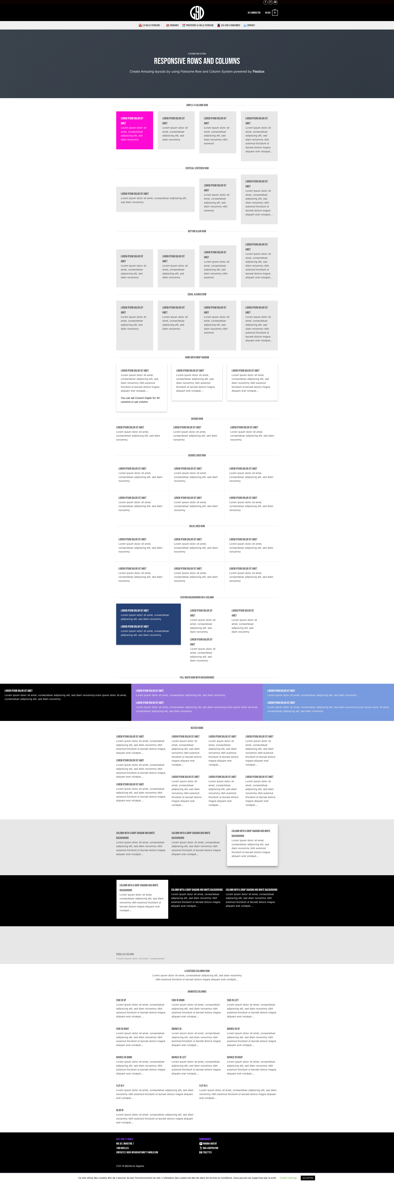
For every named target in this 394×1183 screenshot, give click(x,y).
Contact (251, 25)
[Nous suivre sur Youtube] (275, 2)
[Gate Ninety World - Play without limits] (197, 13)
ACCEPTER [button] (308, 1178)
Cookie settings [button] (288, 1177)
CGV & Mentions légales (130, 1165)
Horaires (174, 25)
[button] (254, 13)
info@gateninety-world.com (145, 1152)
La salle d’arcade (151, 25)
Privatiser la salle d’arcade (200, 25)
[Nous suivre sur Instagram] (270, 2)
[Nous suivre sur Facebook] (265, 2)
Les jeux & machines (230, 25)
